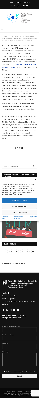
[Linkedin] (20, 6)
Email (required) (8, 335)
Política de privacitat (9, 296)
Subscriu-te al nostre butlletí (13, 264)
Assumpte (5, 343)
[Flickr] (23, 6)
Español (19, 2)
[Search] (37, 29)
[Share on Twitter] (17, 148)
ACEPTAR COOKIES (19, 200)
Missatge (5, 352)
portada (4, 36)
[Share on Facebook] (15, 148)
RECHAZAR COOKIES (19, 206)
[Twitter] (14, 6)
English (27, 2)
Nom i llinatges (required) (11, 326)
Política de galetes (5, 217)
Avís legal (5, 293)
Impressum (33, 217)
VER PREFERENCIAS (19, 212)
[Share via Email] (22, 148)
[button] (35, 180)
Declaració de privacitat (18, 217)
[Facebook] (11, 6)
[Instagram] (17, 6)
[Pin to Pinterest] (20, 148)
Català (12, 2)
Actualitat (15, 36)
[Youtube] (27, 6)
